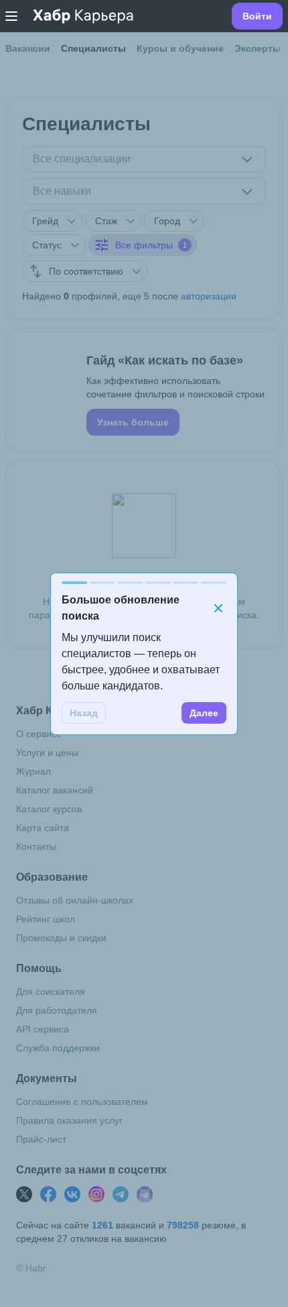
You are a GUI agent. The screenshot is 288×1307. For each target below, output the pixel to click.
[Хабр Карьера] (83, 16)
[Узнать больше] (144, 390)
